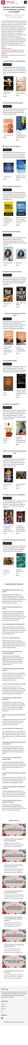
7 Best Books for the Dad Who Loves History (12, 50)
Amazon (3, 1008)
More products (7, 64)
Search (3, 1004)
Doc (2, 1011)
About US (3, 1006)
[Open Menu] (25, 2)
